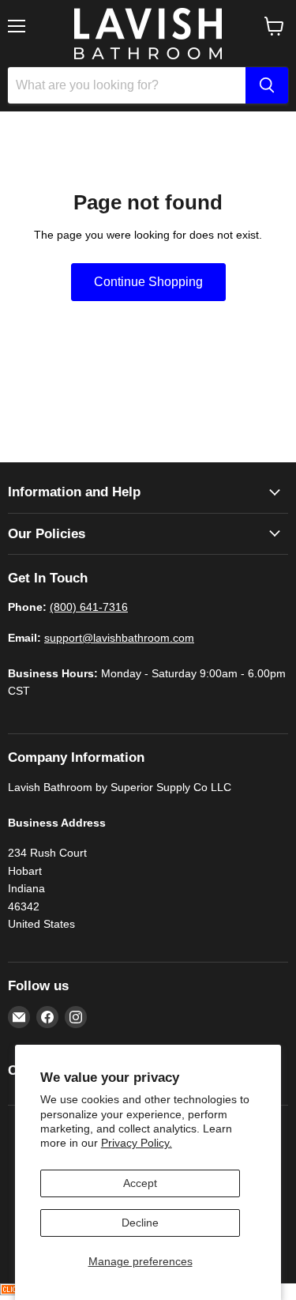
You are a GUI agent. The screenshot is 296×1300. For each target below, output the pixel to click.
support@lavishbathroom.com (119, 637)
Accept (140, 1183)
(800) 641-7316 (89, 607)
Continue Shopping (148, 281)
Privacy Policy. (136, 1142)
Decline (140, 1222)
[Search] (266, 85)
